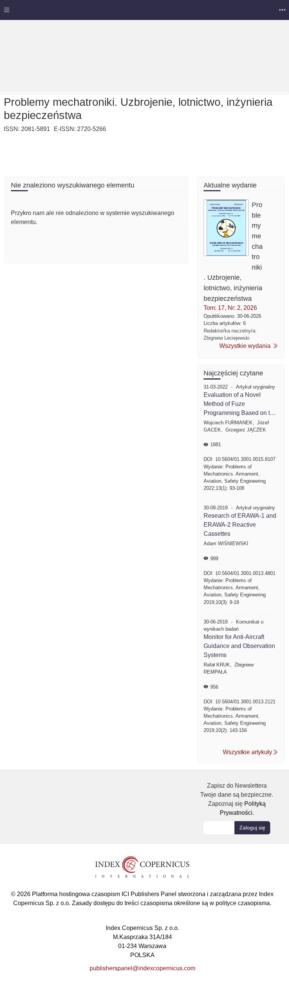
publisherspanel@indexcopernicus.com (142, 968)
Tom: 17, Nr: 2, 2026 (230, 308)
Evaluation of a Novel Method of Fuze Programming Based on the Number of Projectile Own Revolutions (240, 405)
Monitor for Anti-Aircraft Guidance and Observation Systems (239, 646)
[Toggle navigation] (7, 10)
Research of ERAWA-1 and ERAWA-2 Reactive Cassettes (240, 524)
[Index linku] (142, 866)
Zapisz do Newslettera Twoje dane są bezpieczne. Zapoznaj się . (236, 799)
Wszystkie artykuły (247, 752)
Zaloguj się (252, 828)
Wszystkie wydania (245, 346)
